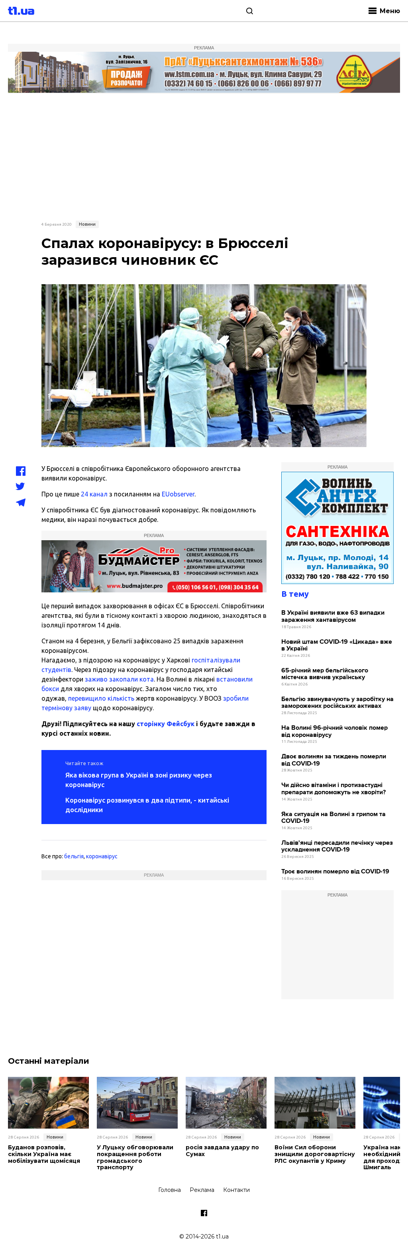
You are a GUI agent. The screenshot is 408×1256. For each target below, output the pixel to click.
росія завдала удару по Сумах (222, 1151)
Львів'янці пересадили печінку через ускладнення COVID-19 (337, 847)
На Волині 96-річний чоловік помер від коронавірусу (334, 731)
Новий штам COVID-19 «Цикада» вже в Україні (336, 645)
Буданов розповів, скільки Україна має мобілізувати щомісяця (44, 1154)
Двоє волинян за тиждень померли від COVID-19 (333, 760)
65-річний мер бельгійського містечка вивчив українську (324, 674)
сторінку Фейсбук (165, 723)
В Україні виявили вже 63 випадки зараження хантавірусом (332, 616)
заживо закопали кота (119, 679)
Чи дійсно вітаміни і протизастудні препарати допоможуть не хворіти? (333, 789)
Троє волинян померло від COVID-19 (335, 871)
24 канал (94, 494)
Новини (87, 224)
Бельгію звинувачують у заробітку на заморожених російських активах (337, 703)
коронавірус (102, 856)
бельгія (74, 856)
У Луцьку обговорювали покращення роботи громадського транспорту (135, 1157)
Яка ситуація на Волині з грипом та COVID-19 (333, 818)
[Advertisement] (204, 156)
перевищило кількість (101, 698)
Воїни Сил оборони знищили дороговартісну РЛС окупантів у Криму (315, 1154)
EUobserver (178, 494)
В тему (295, 593)
